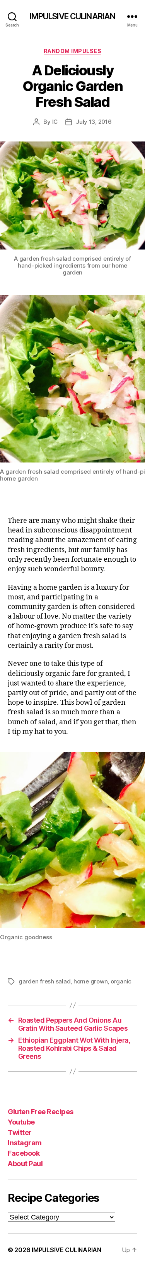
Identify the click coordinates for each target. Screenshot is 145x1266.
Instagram (25, 1143)
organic (121, 981)
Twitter (20, 1132)
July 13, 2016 (94, 121)
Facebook (23, 1153)
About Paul (25, 1164)
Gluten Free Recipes (40, 1112)
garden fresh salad (44, 981)
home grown (90, 981)
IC (55, 121)
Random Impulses (73, 51)
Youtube (21, 1122)
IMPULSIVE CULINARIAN (73, 16)
